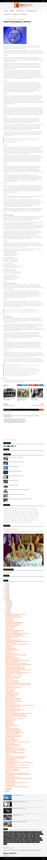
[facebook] (43, 1)
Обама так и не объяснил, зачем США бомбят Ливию (17, 644)
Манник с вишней (9, 690)
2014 (6, 595)
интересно (40, 834)
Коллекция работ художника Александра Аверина (16, 773)
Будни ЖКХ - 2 (8, 618)
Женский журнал (20, 10)
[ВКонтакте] (4, 446)
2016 (6, 592)
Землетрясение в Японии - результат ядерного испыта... (18, 669)
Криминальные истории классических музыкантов (19, 489)
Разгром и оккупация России (12, 739)
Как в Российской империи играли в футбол (9, 399)
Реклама (8, 1)
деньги (21, 510)
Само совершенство (10, 691)
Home (4, 19)
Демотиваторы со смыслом (11, 637)
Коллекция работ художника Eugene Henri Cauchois (17, 660)
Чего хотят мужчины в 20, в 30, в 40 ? (13, 735)
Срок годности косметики (11, 783)
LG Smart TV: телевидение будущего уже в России (17, 633)
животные (16, 834)
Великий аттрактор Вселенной (15, 471)
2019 (6, 588)
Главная (4, 1)
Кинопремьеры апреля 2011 (11, 653)
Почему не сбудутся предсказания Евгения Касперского (20, 498)
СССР (15, 508)
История (8, 19)
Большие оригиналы (10, 763)
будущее (29, 508)
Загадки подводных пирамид (12, 678)
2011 (6, 599)
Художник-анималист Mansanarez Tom (14, 634)
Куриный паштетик (9, 722)
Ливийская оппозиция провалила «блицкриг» (15, 614)
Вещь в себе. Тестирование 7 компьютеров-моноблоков (18, 713)
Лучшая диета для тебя (10, 642)
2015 (6, 594)
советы (25, 519)
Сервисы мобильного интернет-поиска (14, 709)
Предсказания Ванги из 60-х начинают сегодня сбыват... (18, 774)
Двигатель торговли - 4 (10, 697)
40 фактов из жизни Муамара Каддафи (14, 630)
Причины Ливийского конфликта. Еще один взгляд (17, 767)
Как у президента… (9, 775)
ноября (7, 602)
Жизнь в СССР (7, 14)
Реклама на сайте (6, 846)
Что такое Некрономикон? (11, 760)
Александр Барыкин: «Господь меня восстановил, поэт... (18, 672)
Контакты (13, 1)
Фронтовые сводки (9, 724)
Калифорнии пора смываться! (12, 615)
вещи (34, 508)
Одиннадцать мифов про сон (12, 777)
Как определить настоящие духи (13, 731)
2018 (6, 590)
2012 (6, 598)
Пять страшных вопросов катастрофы (16, 494)
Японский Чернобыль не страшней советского (16, 782)
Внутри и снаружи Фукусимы (12, 661)
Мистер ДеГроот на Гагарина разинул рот (15, 636)
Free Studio (8, 675)
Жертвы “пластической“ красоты (13, 665)
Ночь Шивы (7, 638)
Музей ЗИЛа (8, 652)
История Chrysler (9, 629)
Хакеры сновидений (10, 627)
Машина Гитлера (9, 747)
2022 (6, 584)
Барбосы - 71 (8, 771)
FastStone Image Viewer (10, 648)
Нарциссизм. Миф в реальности (12, 699)
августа (7, 606)
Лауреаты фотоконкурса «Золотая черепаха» (15, 663)
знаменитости (33, 834)
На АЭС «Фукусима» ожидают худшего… (14, 701)
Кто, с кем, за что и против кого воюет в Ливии (16, 655)
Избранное (11, 10)
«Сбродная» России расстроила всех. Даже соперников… (18, 664)
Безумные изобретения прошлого (16, 475)
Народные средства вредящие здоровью (15, 752)
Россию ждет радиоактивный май (13, 623)
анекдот (24, 508)
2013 (6, 597)
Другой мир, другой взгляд (11, 657)
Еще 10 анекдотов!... (8, 572)
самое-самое (14, 519)
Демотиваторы (8, 721)
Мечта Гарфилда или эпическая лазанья (14, 622)
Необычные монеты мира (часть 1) (13, 729)
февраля (8, 788)
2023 (6, 583)
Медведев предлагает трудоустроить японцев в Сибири (18, 778)
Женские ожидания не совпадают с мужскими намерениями (19, 705)
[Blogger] (10, 446)
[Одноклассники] (5, 446)
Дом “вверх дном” (9, 621)
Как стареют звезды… (10, 779)
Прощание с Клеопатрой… (11, 740)
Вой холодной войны (10, 720)
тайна (37, 519)
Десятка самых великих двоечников (13, 616)
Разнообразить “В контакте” (12, 631)
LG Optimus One (9, 755)
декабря (8, 600)
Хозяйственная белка (10, 766)
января (7, 789)
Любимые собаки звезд (10, 751)
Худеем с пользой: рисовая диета (13, 745)
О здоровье (15, 14)
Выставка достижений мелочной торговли (15, 748)
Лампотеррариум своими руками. (13, 710)
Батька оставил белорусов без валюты (14, 718)
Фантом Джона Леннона (11, 707)
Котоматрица (8, 646)
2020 (6, 587)
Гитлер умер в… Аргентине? (11, 680)
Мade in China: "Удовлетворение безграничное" (16, 756)
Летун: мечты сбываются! (11, 695)
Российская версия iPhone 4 (12, 693)
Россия (11, 508)
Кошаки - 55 (8, 717)
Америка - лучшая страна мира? (12, 770)
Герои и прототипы (9, 702)
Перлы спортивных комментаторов (35, 399)
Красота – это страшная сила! (12, 682)
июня (7, 609)
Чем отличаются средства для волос (13, 736)
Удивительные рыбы (10, 737)
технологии (6, 521)
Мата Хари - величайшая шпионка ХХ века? (15, 714)
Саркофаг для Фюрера (10, 781)
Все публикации (23, 14)
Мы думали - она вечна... (11, 626)
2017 (6, 591)
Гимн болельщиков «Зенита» (12, 694)
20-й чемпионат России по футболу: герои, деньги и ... (17, 764)
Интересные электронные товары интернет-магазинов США (19, 762)
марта (7, 613)
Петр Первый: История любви (12, 625)
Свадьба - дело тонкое (10, 688)
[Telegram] (15, 446)
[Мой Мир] (7, 446)
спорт (11, 19)
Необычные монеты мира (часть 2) (13, 659)
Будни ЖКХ (8, 726)
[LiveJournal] (12, 446)
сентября (8, 604)
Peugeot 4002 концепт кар (11, 733)
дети (26, 510)
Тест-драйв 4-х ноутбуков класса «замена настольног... (18, 684)
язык (29, 521)
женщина (35, 510)
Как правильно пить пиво (11, 703)
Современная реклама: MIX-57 (12, 649)
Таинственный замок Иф (14, 466)
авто (19, 508)
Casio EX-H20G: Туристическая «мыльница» (15, 667)
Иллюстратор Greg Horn (10, 712)
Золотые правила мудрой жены (12, 640)
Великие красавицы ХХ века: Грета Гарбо (14, 668)
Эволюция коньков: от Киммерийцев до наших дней (22, 399)
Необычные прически (10, 759)
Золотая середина (9, 619)
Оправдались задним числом (12, 744)
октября (8, 603)
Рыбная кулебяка (9, 645)
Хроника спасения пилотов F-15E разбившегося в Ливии (18, 683)
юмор (25, 521)
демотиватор (15, 510)
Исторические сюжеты (31, 10)
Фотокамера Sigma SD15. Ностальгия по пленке (16, 716)
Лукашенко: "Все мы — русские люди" (14, 674)
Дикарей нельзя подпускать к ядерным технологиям (17, 741)
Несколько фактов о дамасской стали (16, 461)
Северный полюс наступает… (12, 725)
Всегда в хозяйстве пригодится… (13, 706)
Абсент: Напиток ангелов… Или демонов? (14, 758)
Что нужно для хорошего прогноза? (13, 687)
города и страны (7, 510)
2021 (6, 586)
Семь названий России (13, 485)
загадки (21, 834)
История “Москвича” (10, 686)
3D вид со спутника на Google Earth (13, 698)
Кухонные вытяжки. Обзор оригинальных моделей (17, 786)
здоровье (27, 834)
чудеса (20, 521)
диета (30, 510)
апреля (7, 611)
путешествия (7, 519)
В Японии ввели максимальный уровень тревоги (16, 641)
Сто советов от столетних (10, 529)
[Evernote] (13, 446)
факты (12, 521)
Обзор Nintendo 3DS (10, 650)
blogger (41, 409)
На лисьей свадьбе (9, 743)
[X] (9, 446)
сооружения (31, 519)
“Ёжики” (7, 754)
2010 (6, 791)
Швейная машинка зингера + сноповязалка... (15, 750)
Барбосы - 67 (8, 679)
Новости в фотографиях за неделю (13, 676)
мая (7, 610)
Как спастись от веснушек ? (11, 769)
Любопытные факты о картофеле (15, 457)
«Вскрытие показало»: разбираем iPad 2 (14, 732)
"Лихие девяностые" (10, 785)
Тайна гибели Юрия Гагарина (12, 728)
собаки (20, 519)
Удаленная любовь (9, 656)
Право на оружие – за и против (12, 671)
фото (16, 521)
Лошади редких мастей (13, 480)
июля (7, 607)
